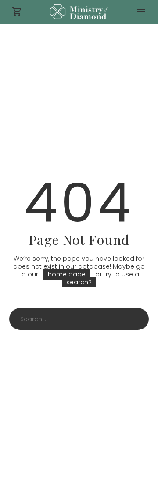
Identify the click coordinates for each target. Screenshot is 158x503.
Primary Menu (141, 11)
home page (67, 274)
